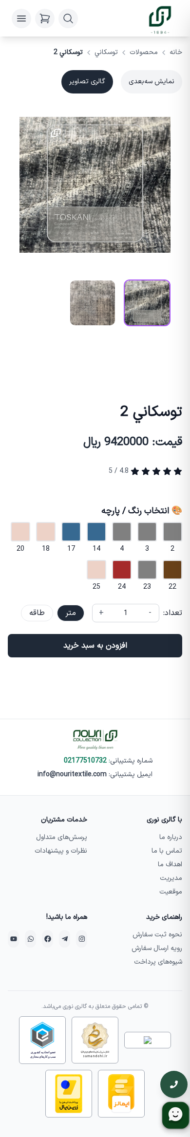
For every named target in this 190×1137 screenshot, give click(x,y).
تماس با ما (167, 851)
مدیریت (171, 878)
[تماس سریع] (174, 1084)
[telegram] (64, 939)
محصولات (144, 52)
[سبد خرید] (45, 18)
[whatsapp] (30, 939)
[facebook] (47, 939)
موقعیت (170, 892)
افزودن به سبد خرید (95, 646)
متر (70, 613)
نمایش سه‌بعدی (151, 81)
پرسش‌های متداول (61, 837)
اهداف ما (170, 864)
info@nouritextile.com (72, 774)
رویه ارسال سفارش (157, 948)
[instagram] (81, 939)
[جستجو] (68, 18)
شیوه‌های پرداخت (158, 962)
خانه (176, 52)
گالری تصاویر (87, 81)
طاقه (37, 613)
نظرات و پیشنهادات (61, 851)
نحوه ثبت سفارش (157, 935)
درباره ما (170, 837)
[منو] (21, 18)
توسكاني (106, 52)
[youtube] (13, 939)
